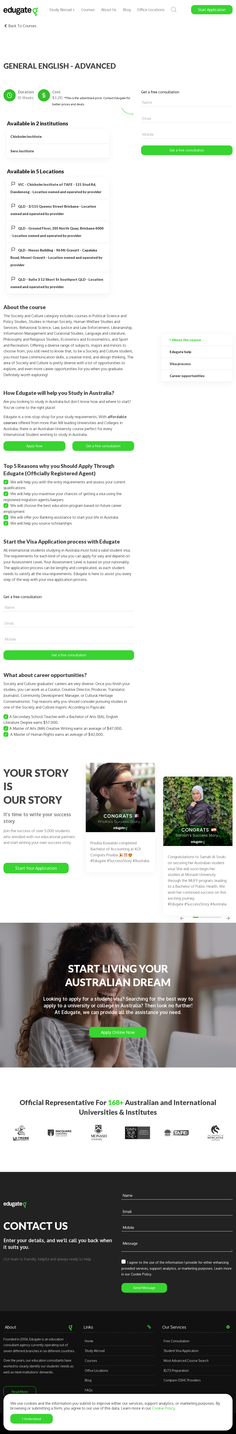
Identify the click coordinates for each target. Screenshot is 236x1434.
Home (89, 1341)
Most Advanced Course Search (186, 1361)
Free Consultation (176, 1341)
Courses (88, 9)
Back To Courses (21, 26)
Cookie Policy (163, 1408)
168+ (116, 1102)
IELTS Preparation (176, 1370)
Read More (20, 1392)
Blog (127, 9)
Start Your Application (36, 868)
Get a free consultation (187, 150)
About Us (108, 9)
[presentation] (182, 919)
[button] (196, 917)
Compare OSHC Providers (182, 1380)
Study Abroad (95, 1351)
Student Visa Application (181, 1351)
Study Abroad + (62, 9)
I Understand (31, 1419)
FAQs (89, 1390)
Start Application (212, 9)
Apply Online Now (118, 1032)
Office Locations (151, 9)
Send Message (144, 1288)
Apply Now (34, 446)
